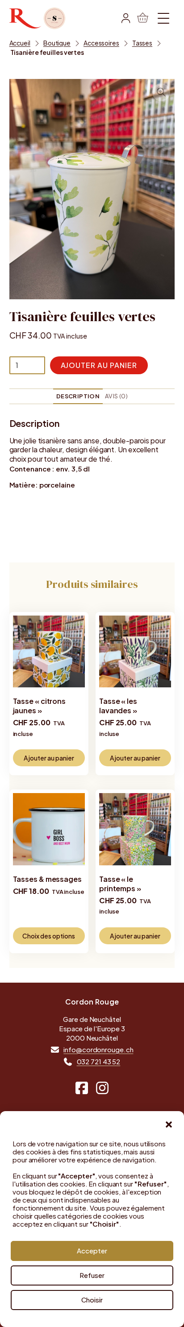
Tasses (142, 43)
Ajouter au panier (99, 365)
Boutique (57, 43)
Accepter (92, 1250)
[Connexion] (125, 18)
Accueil (19, 43)
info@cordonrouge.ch (98, 1050)
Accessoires (101, 43)
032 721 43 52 (99, 1062)
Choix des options (48, 936)
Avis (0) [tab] (116, 396)
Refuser (92, 1275)
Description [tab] (78, 396)
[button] (168, 1124)
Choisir (92, 1299)
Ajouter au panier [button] (49, 758)
